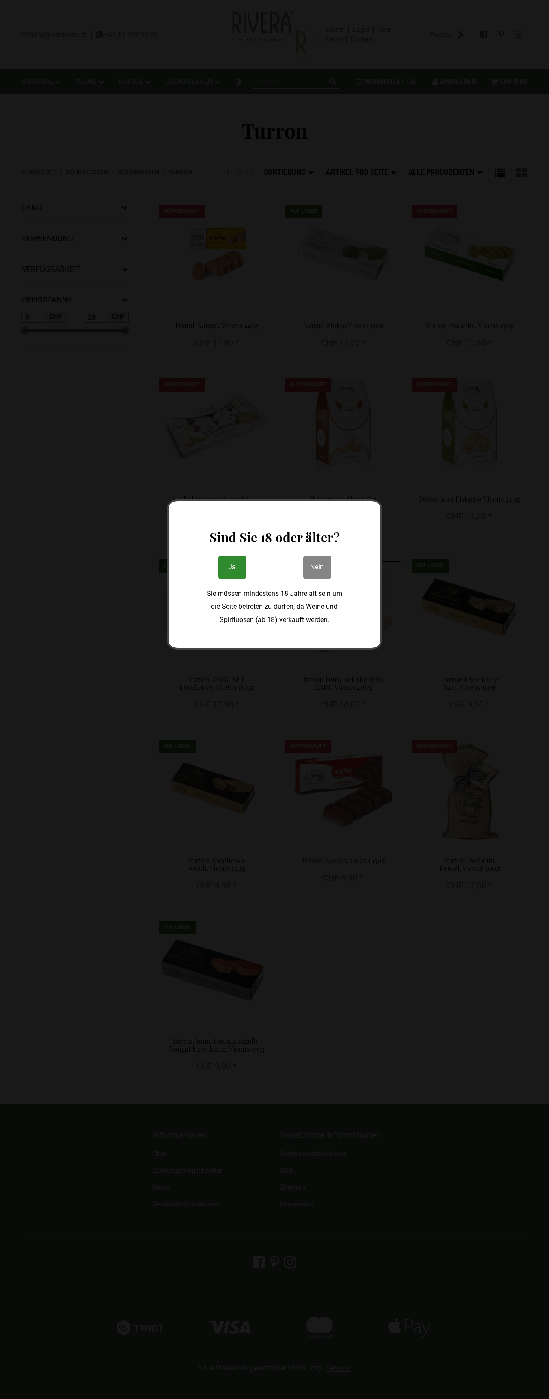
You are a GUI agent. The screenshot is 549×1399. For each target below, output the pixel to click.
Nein (317, 567)
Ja (232, 567)
